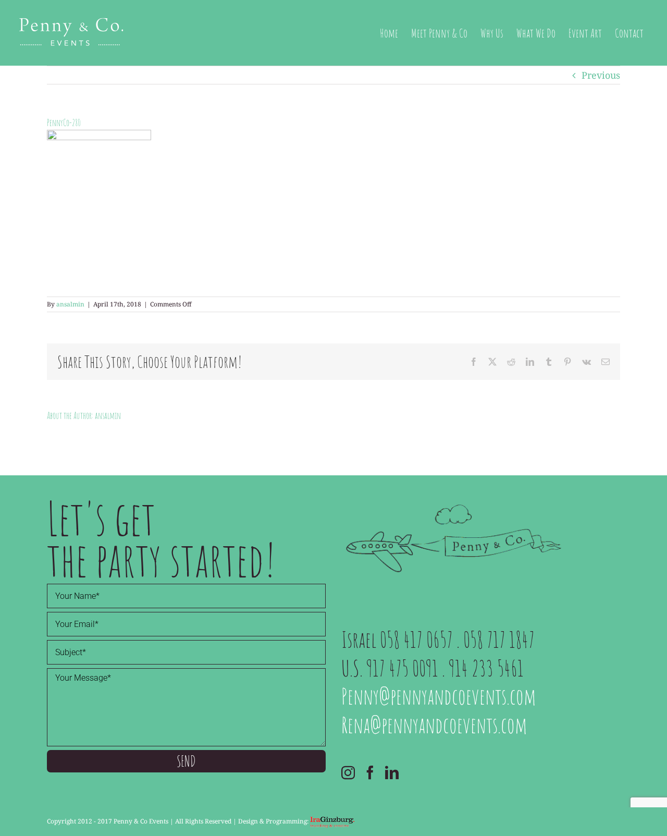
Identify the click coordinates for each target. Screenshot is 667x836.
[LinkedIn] (392, 772)
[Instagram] (348, 772)
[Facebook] (370, 772)
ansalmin (70, 304)
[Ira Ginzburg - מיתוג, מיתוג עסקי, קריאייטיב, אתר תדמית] (332, 821)
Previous (601, 75)
